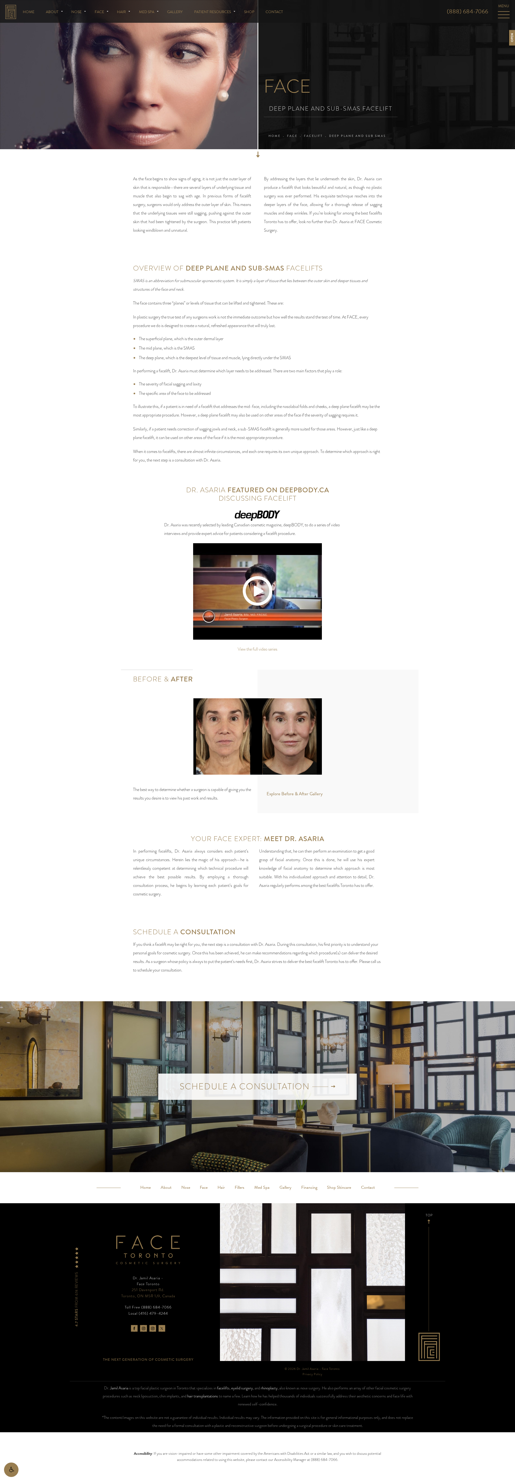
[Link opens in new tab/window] (134, 1328)
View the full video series (257, 649)
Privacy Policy (312, 1374)
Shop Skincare (339, 1187)
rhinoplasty (269, 1388)
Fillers (239, 1187)
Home (28, 12)
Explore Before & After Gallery (295, 794)
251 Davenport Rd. (148, 1292)
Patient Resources (212, 12)
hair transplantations (202, 1396)
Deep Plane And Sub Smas (357, 136)
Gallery (175, 12)
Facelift (313, 136)
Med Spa (146, 12)
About (52, 12)
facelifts (223, 1388)
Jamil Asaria (119, 1388)
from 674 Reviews (77, 1298)
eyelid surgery (242, 1388)
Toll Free (148, 1307)
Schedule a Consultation (246, 1086)
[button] (11, 1470)
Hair (121, 12)
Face (99, 12)
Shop (249, 12)
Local (148, 1313)
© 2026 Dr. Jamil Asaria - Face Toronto (312, 1369)
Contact (274, 12)
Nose (76, 12)
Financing (309, 1187)
